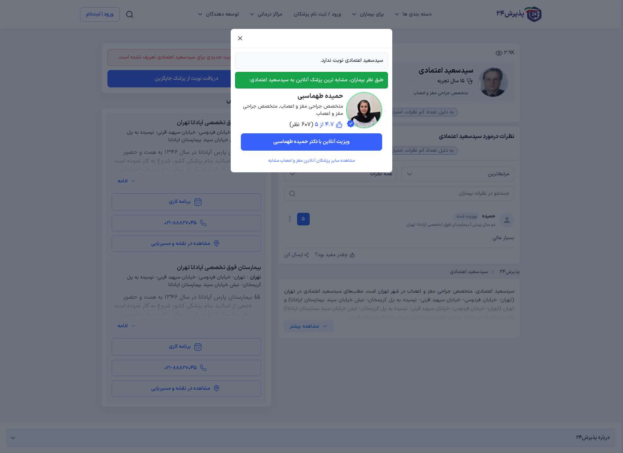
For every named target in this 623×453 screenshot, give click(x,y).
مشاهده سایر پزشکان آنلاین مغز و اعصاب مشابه (311, 161)
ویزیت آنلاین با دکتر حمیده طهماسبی (311, 142)
